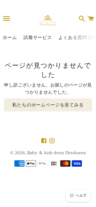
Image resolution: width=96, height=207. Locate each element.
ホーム (10, 37)
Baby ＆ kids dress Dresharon (56, 152)
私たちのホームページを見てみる (48, 104)
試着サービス (37, 37)
